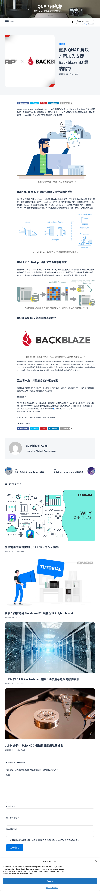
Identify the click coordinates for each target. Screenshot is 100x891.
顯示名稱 (10, 806)
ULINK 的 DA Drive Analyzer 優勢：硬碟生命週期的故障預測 (42, 679)
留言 (9, 774)
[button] (96, 861)
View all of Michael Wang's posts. (41, 450)
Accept (50, 881)
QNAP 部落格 (50, 6)
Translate (91, 24)
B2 (54, 408)
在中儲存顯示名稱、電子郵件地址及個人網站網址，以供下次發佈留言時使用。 (44, 840)
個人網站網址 (11, 829)
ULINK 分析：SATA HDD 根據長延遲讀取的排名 (34, 745)
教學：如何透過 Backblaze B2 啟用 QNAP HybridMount (39, 613)
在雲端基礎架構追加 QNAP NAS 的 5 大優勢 (32, 547)
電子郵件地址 (12, 817)
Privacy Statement (52, 888)
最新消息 (62, 44)
